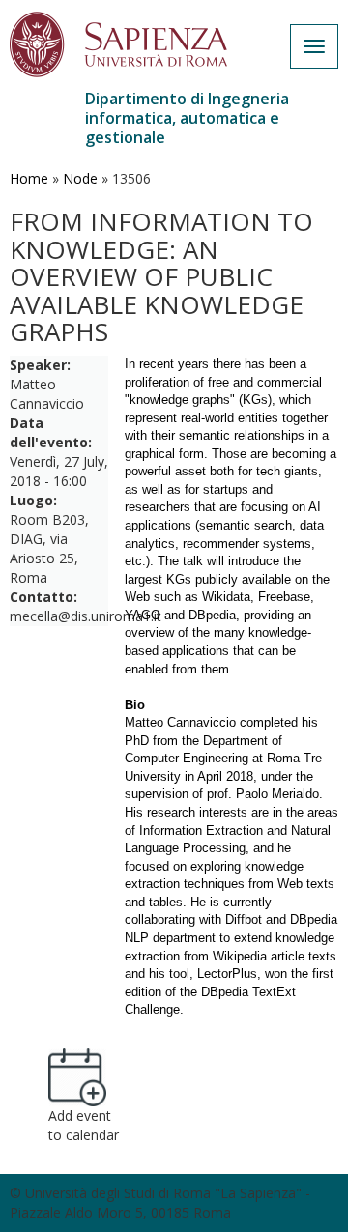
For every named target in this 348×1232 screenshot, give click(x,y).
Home (29, 178)
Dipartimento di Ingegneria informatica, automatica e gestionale (187, 118)
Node (80, 178)
